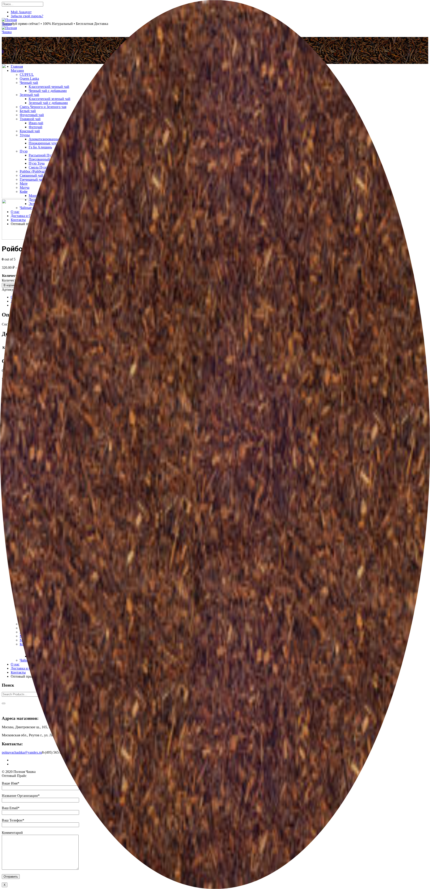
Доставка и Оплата (25, 668)
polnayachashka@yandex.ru (22, 752)
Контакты (18, 672)
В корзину (10, 285)
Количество (11, 276)
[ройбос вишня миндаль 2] (22, 238)
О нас (15, 664)
